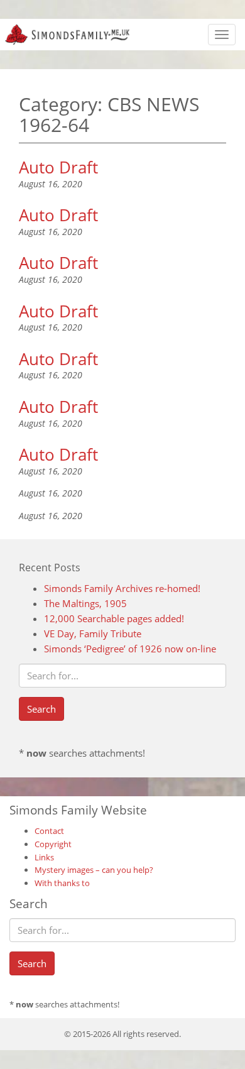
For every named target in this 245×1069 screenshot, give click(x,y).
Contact (49, 830)
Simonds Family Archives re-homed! (122, 588)
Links (44, 857)
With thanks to (62, 883)
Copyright (53, 844)
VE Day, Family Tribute (92, 633)
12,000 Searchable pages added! (114, 618)
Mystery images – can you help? (94, 869)
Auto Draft (58, 167)
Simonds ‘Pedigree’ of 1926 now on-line (130, 648)
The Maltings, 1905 (85, 603)
